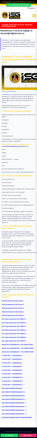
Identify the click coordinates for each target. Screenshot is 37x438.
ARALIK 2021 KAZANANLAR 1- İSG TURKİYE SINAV (17, 344)
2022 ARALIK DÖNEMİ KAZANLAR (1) (13, 392)
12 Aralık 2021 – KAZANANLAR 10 (12, 377)
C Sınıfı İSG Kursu (7, 94)
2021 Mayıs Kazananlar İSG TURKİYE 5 (14, 333)
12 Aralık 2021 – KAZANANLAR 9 (12, 374)
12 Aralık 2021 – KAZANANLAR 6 (12, 363)
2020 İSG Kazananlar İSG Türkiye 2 (13, 304)
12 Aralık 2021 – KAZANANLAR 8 (12, 370)
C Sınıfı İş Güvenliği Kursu (10, 146)
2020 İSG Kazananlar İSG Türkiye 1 (13, 301)
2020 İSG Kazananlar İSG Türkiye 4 (13, 312)
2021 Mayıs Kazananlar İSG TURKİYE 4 (14, 330)
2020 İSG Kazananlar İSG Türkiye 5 (13, 315)
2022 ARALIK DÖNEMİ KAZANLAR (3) (13, 399)
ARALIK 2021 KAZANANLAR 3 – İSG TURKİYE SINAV (18, 352)
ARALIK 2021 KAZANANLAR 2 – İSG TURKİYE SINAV (17, 348)
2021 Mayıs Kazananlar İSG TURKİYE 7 (14, 341)
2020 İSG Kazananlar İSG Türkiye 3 (13, 308)
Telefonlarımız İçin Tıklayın (20, 5)
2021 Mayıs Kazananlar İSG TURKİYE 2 (14, 323)
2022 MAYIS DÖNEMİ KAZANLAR (12, 388)
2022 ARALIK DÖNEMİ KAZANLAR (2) (13, 395)
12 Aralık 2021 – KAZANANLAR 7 (12, 366)
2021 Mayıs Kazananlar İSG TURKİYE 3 (14, 326)
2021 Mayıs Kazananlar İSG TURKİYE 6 (14, 337)
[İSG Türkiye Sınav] (11, 15)
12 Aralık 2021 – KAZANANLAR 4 (12, 355)
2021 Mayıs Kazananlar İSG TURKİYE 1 (14, 319)
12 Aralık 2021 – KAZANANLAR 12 (12, 384)
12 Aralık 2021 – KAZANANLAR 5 (12, 359)
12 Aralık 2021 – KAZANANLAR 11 (12, 381)
